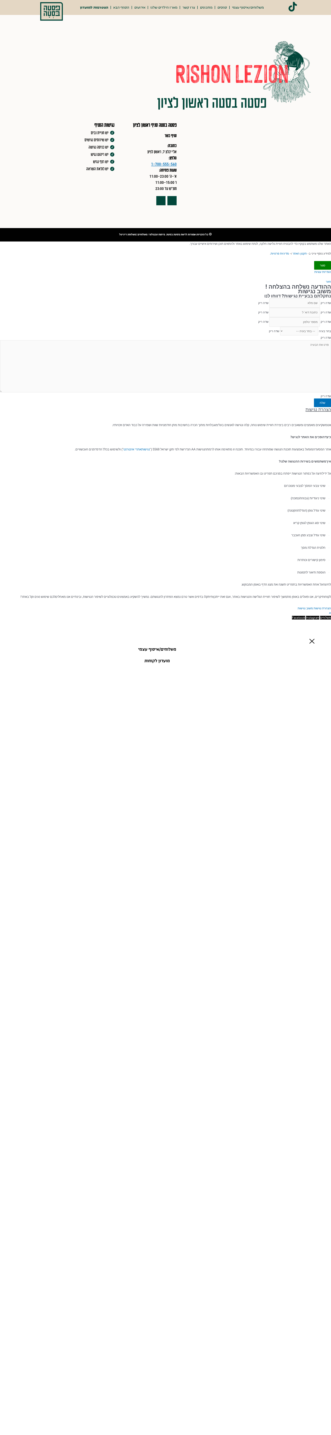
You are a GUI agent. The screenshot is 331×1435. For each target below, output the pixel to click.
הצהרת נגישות (322, 608)
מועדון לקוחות (157, 661)
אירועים (139, 7)
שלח (322, 403)
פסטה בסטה (173, 234)
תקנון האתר (299, 253)
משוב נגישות (305, 608)
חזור (328, 281)
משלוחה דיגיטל (127, 234)
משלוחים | (141, 234)
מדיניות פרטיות (280, 253)
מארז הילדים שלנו (163, 7)
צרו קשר (188, 7)
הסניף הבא (121, 7)
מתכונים (206, 7)
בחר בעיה (325, 331)
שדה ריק (326, 303)
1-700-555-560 (164, 164)
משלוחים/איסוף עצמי (248, 7)
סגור (322, 265)
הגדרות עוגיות (322, 272)
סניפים (222, 7)
